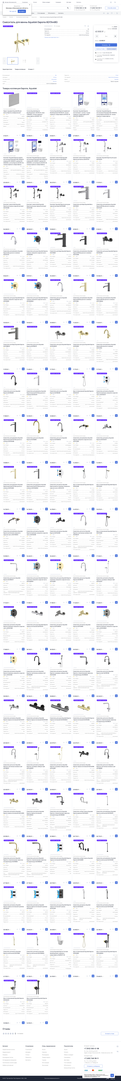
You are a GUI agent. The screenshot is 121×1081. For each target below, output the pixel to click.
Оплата (35, 2)
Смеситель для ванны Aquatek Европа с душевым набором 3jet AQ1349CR (105, 579)
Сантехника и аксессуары (10, 1062)
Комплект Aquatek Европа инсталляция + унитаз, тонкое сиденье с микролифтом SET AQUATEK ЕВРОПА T (81, 113)
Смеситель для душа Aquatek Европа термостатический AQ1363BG (83, 719)
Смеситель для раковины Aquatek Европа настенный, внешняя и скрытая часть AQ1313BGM (13, 532)
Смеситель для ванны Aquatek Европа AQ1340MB (58, 532)
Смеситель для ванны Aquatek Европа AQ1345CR (81, 905)
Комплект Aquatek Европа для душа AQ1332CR (106, 158)
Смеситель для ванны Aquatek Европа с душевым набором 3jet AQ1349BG (59, 766)
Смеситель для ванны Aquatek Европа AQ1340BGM (58, 625)
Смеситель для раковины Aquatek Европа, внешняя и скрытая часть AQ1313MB (82, 439)
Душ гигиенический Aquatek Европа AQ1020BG (83, 952)
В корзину (105, 45)
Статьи (32, 13)
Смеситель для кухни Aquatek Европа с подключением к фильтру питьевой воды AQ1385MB (60, 813)
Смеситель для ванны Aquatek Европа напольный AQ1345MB (105, 905)
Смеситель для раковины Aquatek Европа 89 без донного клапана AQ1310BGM (106, 299)
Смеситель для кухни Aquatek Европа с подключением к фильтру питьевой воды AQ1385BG (13, 859)
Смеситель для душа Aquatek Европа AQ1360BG (83, 345)
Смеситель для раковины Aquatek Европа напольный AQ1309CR (106, 812)
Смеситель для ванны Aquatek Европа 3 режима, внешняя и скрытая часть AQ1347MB (13, 626)
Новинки (44, 1052)
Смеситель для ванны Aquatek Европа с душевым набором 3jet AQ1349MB (59, 673)
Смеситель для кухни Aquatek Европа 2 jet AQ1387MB (104, 672)
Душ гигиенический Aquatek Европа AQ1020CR (13, 999)
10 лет (87, 31)
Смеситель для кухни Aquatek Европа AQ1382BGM (58, 438)
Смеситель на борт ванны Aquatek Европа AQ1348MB (83, 859)
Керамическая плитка (9, 1049)
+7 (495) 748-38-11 (96, 8)
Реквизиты (28, 1057)
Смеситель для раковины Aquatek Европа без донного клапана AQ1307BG (106, 346)
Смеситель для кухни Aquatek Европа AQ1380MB (58, 392)
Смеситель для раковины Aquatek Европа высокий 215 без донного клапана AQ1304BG (13, 486)
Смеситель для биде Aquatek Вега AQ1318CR (82, 205)
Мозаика (5, 1055)
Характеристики (7, 69)
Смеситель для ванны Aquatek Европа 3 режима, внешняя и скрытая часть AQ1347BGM (107, 626)
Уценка (44, 1060)
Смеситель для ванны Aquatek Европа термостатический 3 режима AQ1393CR (37, 906)
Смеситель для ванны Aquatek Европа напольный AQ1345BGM (35, 952)
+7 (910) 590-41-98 (80, 8)
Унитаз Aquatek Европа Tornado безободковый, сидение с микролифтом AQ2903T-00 (59, 953)
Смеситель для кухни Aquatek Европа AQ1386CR (11, 578)
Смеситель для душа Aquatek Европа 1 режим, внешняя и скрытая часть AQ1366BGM (37, 299)
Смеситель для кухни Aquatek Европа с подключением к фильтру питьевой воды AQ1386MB (83, 673)
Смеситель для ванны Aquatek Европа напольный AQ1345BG (12, 952)
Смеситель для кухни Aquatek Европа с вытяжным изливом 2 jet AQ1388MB (105, 766)
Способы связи (112, 8)
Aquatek (116, 79)
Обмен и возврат (46, 2)
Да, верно (22, 11)
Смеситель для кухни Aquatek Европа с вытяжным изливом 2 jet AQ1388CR (12, 766)
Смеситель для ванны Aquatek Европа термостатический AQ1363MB (37, 719)
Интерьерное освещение (9, 1060)
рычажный (54, 79)
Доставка (69, 2)
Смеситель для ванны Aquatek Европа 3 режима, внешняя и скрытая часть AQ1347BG (13, 673)
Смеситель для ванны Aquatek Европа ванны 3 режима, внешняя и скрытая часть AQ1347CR (60, 486)
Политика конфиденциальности (51, 1078)
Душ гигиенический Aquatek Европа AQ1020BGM (106, 952)
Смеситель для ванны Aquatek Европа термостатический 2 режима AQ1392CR (13, 906)
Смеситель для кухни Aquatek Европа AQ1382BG (35, 438)
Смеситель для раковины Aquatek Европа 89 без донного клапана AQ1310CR (106, 206)
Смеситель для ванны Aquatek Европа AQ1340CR (105, 438)
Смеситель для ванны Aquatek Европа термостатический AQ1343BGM (35, 813)
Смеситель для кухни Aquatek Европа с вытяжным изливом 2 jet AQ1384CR (82, 532)
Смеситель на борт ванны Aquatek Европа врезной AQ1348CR (83, 812)
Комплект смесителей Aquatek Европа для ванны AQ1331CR (81, 158)
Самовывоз (58, 2)
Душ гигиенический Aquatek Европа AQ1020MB (37, 999)
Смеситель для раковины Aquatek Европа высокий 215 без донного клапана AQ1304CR (36, 392)
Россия (54, 81)
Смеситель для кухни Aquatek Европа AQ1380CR (35, 345)
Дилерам (28, 1052)
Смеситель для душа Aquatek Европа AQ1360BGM (60, 345)
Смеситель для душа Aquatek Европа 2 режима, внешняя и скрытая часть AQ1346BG (60, 579)
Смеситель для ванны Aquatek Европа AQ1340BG (81, 625)
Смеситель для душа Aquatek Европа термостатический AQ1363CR (37, 625)
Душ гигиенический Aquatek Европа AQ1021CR (83, 392)
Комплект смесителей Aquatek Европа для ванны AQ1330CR (58, 158)
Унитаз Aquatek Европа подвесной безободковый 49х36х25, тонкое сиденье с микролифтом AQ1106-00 (60, 112)
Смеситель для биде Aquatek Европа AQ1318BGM (13, 345)
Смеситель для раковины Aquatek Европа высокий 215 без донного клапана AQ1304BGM (36, 486)
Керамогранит (7, 1052)
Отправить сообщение (93, 1066)
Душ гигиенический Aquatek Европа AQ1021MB (83, 485)
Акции (43, 1049)
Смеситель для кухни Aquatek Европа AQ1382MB (11, 392)
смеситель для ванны (84, 35)
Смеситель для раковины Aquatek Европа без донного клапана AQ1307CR (13, 252)
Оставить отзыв (109, 1033)
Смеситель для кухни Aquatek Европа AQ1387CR (81, 578)
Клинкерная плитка (8, 1057)
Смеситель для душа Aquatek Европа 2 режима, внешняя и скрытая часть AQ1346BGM (37, 579)
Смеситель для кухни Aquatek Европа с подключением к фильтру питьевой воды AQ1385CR (106, 719)
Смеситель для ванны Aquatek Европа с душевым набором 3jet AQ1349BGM (36, 766)
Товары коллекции (20, 69)
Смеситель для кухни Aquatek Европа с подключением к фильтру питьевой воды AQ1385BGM (36, 859)
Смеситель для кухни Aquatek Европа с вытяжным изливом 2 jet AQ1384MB (36, 673)
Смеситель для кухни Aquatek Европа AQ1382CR (58, 298)
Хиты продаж (45, 1062)
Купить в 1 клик (100, 49)
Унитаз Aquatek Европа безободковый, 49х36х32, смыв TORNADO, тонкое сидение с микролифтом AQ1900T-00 (35, 113)
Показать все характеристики (52, 37)
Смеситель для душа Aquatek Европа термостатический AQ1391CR (60, 859)
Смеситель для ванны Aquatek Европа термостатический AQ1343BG (13, 812)
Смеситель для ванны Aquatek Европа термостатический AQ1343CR (13, 719)
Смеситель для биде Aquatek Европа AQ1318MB (60, 252)
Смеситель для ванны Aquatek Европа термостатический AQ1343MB (83, 765)
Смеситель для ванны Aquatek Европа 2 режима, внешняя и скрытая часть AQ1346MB (37, 532)
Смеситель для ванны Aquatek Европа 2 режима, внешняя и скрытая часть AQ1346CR (107, 392)
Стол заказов (41, 13)
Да (88, 29)
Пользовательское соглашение (84, 1078)
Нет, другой (13, 11)
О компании (25, 2)
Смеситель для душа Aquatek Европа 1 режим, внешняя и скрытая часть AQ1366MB (37, 252)
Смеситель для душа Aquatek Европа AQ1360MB (106, 252)
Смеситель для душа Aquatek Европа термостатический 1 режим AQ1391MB (60, 906)
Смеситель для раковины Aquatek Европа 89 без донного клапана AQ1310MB (82, 252)
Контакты (79, 2)
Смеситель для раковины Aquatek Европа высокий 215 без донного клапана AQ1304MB (13, 439)
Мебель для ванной (8, 1065)
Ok (112, 1075)
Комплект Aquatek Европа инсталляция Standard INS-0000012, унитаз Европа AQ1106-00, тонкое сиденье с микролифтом (106, 113)
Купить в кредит (111, 49)
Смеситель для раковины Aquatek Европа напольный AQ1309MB (106, 859)
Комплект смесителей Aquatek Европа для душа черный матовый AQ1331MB (36, 206)
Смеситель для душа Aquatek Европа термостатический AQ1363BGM (60, 719)
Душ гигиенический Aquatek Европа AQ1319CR (106, 485)
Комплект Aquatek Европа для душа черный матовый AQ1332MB (60, 205)
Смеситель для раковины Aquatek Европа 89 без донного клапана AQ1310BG (82, 299)
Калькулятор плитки (69, 1068)
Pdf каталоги (51, 13)
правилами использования (90, 1076)
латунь (87, 33)
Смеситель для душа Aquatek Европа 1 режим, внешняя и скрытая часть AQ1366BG (13, 299)
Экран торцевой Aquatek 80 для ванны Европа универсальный (12, 111)
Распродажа (45, 1055)
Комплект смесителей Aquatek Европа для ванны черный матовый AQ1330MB (13, 206)
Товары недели (46, 1057)
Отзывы (31, 69)
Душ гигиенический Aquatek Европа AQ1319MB (106, 532)
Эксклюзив (45, 1065)
